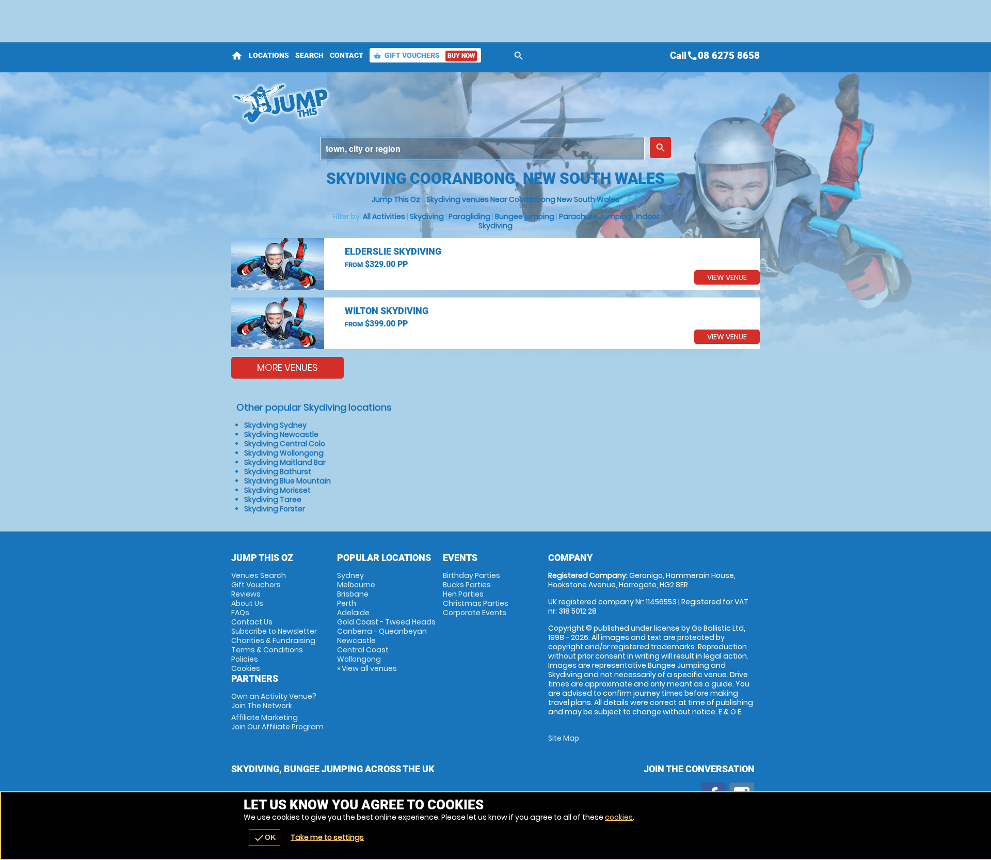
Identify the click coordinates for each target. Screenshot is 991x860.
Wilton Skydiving (386, 310)
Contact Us (252, 622)
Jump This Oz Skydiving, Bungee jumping (403, 103)
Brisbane (353, 594)
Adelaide (353, 612)
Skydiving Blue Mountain (287, 481)
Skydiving (427, 216)
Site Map (563, 738)
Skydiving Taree (272, 499)
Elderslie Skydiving (393, 251)
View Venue (727, 277)
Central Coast (363, 650)
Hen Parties (463, 594)
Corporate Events (474, 612)
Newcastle (356, 640)
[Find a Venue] (482, 148)
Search (309, 55)
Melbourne (356, 585)
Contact (346, 55)
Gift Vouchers (424, 55)
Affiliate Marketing (277, 722)
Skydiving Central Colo (284, 444)
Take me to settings (327, 837)
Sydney (350, 575)
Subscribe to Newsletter (274, 631)
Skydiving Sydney (275, 425)
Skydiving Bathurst (277, 471)
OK (264, 837)
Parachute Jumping (595, 216)
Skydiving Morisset (277, 490)
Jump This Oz (396, 199)
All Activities (384, 216)
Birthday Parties (471, 575)
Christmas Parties (475, 603)
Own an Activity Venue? (273, 701)
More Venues (287, 367)
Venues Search (258, 575)
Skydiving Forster (274, 509)
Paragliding (469, 216)
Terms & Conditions (267, 650)
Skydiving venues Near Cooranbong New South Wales (522, 199)
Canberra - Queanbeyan (382, 631)
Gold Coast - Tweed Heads (386, 622)
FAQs (240, 612)
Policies (244, 659)
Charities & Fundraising (273, 640)
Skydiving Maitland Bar (285, 462)
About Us (247, 603)
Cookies (245, 668)
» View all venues (367, 668)
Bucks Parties (467, 585)
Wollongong (359, 659)
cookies (619, 817)
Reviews (246, 594)
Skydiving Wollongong (284, 453)
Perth (346, 603)
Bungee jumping (524, 216)
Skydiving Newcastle (281, 434)
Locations (269, 55)
